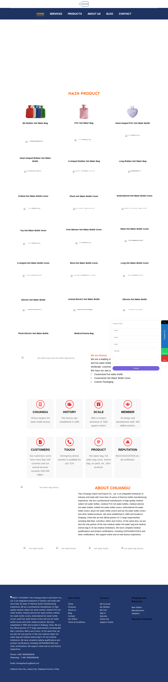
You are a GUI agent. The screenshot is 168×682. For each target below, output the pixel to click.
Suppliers (136, 613)
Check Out (104, 619)
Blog (109, 13)
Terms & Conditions (76, 622)
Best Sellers (137, 607)
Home (40, 13)
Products (75, 13)
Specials (103, 616)
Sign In (103, 613)
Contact (125, 13)
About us (72, 610)
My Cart (103, 610)
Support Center (106, 622)
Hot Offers (72, 619)
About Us (94, 13)
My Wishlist (105, 607)
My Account (105, 604)
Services (56, 13)
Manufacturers (138, 610)
